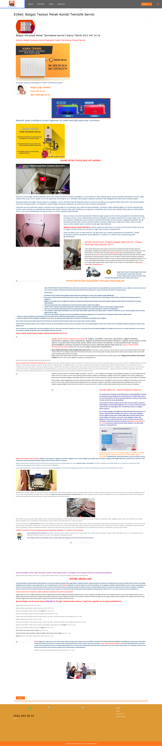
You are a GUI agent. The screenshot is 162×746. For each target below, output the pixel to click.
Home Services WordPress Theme (75, 743)
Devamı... (21, 697)
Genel (118, 711)
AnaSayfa (30, 4)
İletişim (51, 4)
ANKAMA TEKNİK (12, 6)
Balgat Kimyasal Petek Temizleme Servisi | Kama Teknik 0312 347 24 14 (58, 35)
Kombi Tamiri (120, 714)
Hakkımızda (41, 4)
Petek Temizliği (120, 716)
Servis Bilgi (61, 4)
